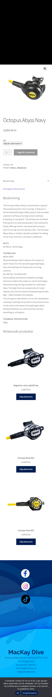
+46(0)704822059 (26, 671)
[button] (45, 68)
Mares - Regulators (18, 167)
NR (4, 140)
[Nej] (48, 687)
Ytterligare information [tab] (14, 188)
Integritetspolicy (30, 693)
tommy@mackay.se (26, 668)
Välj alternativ (26, 396)
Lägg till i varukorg (25, 152)
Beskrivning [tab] (8, 181)
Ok (18, 693)
